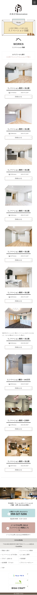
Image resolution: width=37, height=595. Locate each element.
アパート (14, 57)
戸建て (29, 57)
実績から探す (6, 550)
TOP (3, 567)
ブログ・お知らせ (7, 558)
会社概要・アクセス (7, 562)
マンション (21, 57)
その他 (8, 57)
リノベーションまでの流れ (9, 554)
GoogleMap (19, 546)
